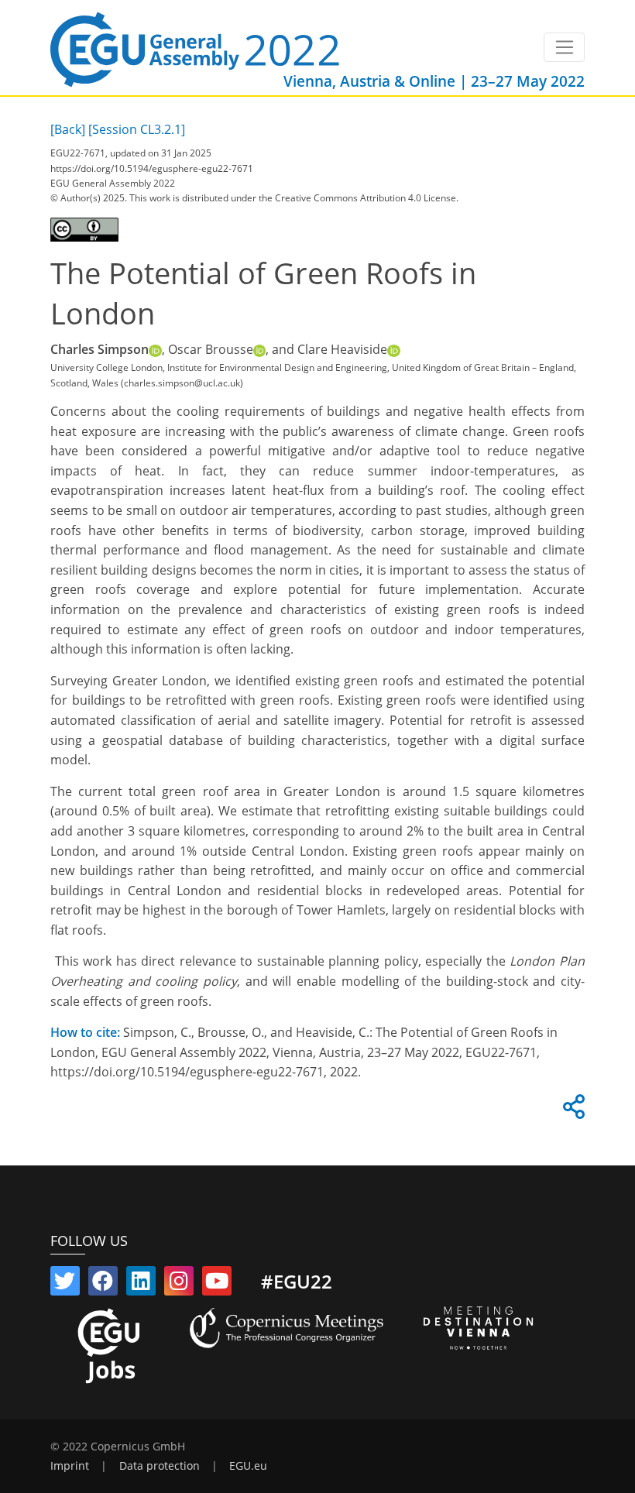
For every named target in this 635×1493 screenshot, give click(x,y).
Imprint (69, 1466)
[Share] (571, 1111)
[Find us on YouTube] (217, 1283)
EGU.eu (248, 1466)
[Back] (67, 129)
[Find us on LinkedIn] (141, 1283)
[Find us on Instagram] (179, 1283)
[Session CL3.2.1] (136, 129)
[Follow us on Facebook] (103, 1283)
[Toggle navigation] (564, 47)
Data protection (159, 1466)
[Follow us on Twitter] (65, 1283)
